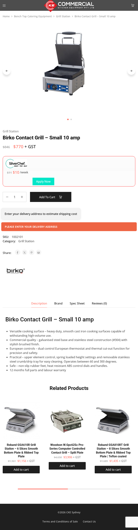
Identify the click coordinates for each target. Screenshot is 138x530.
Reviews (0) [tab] (99, 303)
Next (131, 71)
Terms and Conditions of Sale (60, 521)
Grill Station (63, 16)
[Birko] (16, 271)
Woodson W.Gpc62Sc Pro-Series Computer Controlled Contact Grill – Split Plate (67, 448)
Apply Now (43, 181)
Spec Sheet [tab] (77, 303)
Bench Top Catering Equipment (33, 16)
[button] (21, 469)
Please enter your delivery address (31, 226)
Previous (7, 71)
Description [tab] (39, 303)
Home (6, 16)
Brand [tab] (58, 303)
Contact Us (89, 521)
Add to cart (47, 197)
